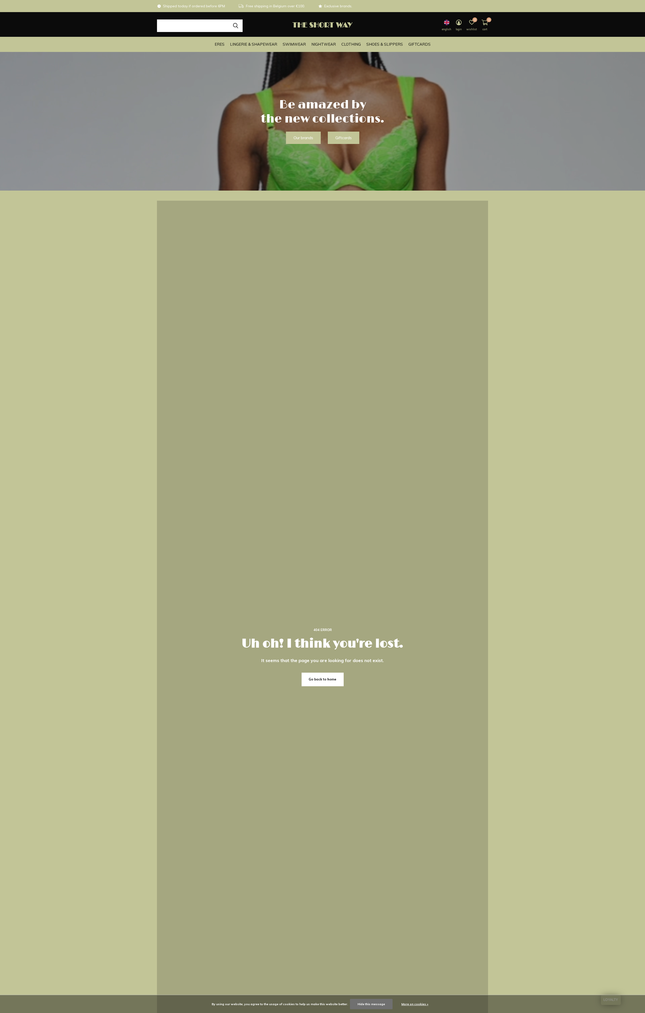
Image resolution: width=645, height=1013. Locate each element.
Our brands (303, 137)
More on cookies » (414, 1004)
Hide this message (371, 1004)
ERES (219, 44)
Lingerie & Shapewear (253, 44)
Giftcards (419, 44)
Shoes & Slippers (384, 44)
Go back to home (322, 679)
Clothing (351, 44)
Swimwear (294, 44)
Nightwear (323, 44)
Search (236, 25)
